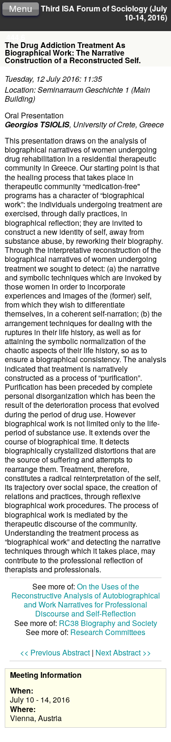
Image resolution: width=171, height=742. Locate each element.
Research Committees (107, 631)
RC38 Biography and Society (108, 622)
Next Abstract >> (123, 652)
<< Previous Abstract (55, 652)
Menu (20, 9)
